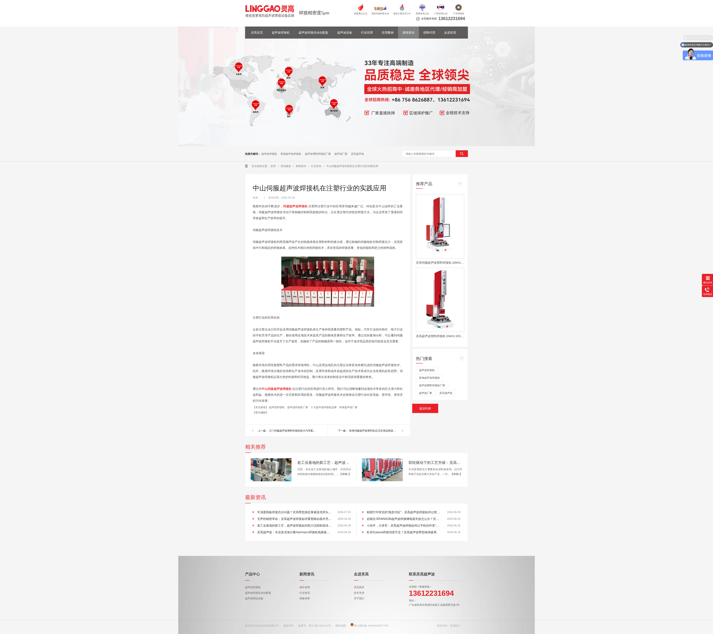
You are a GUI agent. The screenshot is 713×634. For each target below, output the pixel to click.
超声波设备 (344, 32)
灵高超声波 (357, 153)
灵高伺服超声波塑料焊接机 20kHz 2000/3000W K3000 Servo (440, 262)
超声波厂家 (340, 153)
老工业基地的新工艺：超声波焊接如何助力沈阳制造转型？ (324, 462)
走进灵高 (450, 32)
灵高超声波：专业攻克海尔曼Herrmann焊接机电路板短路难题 (294, 532)
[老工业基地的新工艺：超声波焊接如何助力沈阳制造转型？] (271, 469)
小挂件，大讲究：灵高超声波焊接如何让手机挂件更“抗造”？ (404, 525)
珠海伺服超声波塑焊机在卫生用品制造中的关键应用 (373, 430)
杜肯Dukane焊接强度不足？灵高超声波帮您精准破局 (402, 532)
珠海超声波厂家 (348, 407)
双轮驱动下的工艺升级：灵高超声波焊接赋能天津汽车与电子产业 (435, 462)
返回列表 (425, 408)
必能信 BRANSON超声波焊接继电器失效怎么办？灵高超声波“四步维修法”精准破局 (404, 519)
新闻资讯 (408, 32)
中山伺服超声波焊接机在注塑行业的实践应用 (352, 166)
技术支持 (359, 593)
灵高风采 (359, 587)
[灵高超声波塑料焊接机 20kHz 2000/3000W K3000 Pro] (440, 300)
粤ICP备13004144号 (320, 625)
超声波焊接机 (281, 32)
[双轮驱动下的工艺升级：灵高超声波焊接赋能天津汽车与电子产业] (382, 469)
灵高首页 (257, 32)
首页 (273, 166)
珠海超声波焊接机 (291, 153)
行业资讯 (316, 166)
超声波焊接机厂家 (298, 407)
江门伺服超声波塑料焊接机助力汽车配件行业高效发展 (293, 430)
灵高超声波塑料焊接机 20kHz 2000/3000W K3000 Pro (440, 336)
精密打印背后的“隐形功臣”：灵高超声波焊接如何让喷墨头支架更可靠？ (404, 512)
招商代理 (429, 32)
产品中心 (252, 574)
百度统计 (455, 625)
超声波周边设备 (254, 598)
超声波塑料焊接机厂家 (318, 153)
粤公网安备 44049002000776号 (371, 625)
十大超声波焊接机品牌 (324, 407)
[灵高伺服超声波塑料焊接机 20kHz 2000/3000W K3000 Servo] (440, 226)
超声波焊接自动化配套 (313, 32)
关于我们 (359, 598)
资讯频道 (286, 166)
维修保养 (304, 598)
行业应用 (367, 32)
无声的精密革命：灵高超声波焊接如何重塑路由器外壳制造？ (294, 519)
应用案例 (388, 32)
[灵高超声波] (356, 145)
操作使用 (304, 587)
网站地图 (340, 625)
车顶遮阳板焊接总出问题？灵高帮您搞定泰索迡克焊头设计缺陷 (294, 512)
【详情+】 (345, 474)
